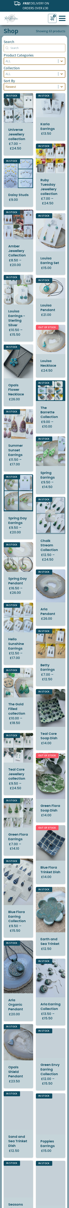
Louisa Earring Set (49, 260)
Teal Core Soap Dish (48, 736)
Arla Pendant (47, 611)
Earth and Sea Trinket (49, 941)
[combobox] (31, 61)
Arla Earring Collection (50, 1006)
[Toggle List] (61, 61)
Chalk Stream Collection (49, 545)
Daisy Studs (18, 195)
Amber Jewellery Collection (17, 251)
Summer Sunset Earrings (15, 450)
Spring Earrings (47, 475)
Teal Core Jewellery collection (16, 774)
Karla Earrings (47, 126)
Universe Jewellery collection (16, 134)
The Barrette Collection (49, 412)
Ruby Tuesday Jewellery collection (48, 187)
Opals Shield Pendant (15, 1072)
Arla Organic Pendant (15, 1005)
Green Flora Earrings (18, 836)
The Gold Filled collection (16, 709)
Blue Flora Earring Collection (17, 916)
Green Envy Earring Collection (50, 1069)
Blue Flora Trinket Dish (50, 869)
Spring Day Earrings (17, 520)
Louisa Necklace (48, 363)
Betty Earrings (47, 667)
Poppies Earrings (47, 1143)
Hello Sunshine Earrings (16, 644)
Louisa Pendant (47, 307)
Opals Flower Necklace (16, 390)
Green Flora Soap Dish (50, 808)
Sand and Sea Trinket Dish (17, 1141)
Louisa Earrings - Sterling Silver (16, 318)
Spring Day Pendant (17, 580)
